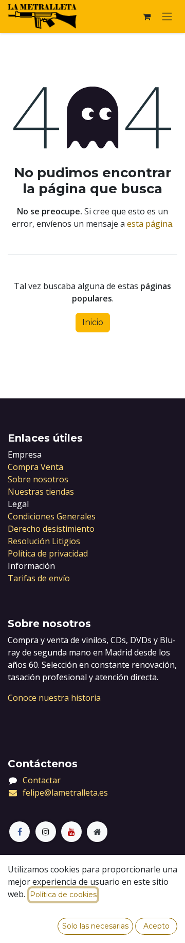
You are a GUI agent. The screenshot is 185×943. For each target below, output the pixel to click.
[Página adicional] (97, 831)
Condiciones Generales (52, 516)
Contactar (42, 780)
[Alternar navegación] (167, 16)
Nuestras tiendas (41, 491)
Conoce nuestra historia (54, 697)
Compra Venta (35, 467)
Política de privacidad (48, 553)
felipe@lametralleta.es (65, 792)
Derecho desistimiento (51, 528)
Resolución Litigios (44, 541)
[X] (45, 831)
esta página (149, 223)
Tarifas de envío (39, 578)
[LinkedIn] (71, 831)
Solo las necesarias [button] (95, 926)
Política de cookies (63, 894)
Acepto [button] (156, 926)
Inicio (92, 322)
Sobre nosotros (38, 479)
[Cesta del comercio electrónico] (146, 16)
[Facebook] (19, 831)
